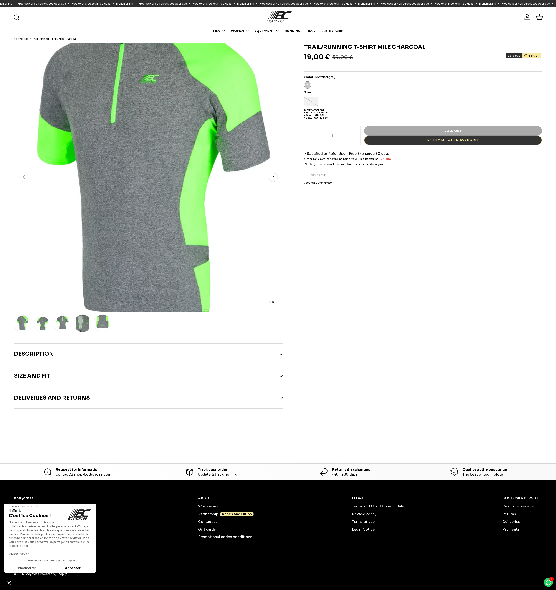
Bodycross (21, 38)
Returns (509, 514)
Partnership (331, 31)
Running (293, 31)
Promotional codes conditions (225, 537)
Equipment (264, 31)
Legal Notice (363, 529)
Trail (310, 31)
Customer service (518, 506)
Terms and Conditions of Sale (378, 506)
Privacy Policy (364, 514)
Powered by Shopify (53, 574)
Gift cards (207, 529)
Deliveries (511, 521)
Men (216, 31)
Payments (511, 529)
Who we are (208, 506)
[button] (539, 17)
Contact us (208, 521)
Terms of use (363, 521)
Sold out (453, 131)
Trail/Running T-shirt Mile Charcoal (54, 38)
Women (237, 31)
